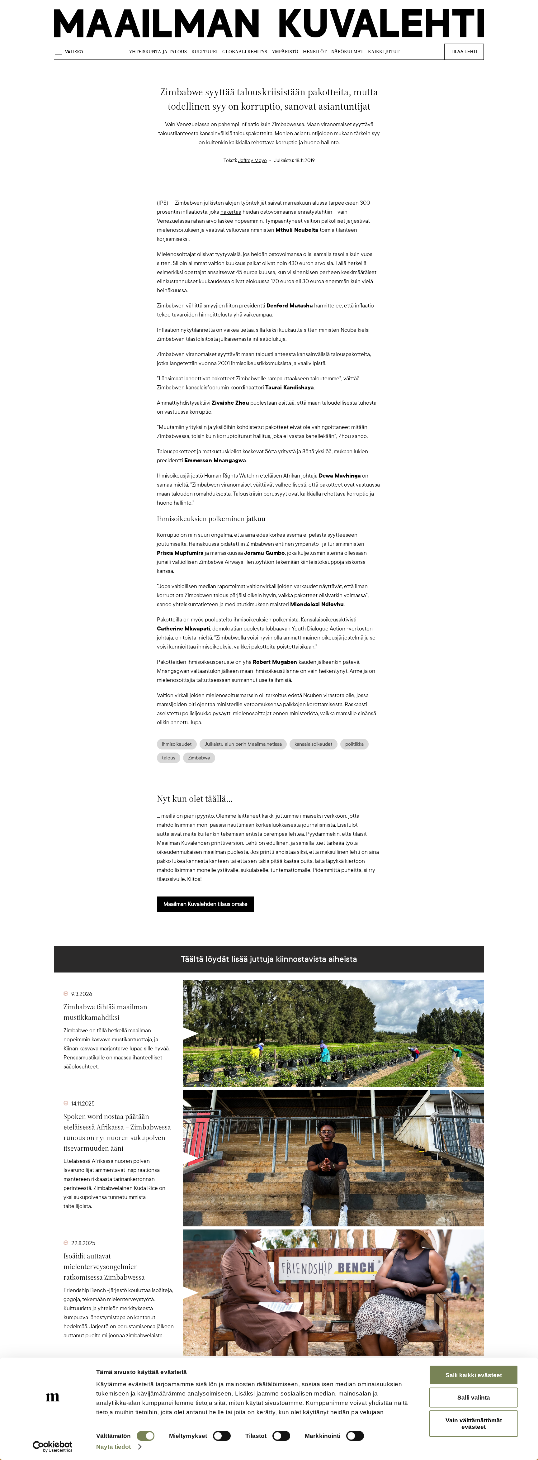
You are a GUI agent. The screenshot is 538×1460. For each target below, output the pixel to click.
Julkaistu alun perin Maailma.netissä (243, 744)
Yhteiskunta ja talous (158, 51)
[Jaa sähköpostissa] (299, 187)
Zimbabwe (199, 757)
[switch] (222, 1436)
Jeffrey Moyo (252, 160)
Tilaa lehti (464, 52)
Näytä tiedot (113, 1446)
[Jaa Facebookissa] (279, 187)
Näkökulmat (347, 51)
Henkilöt (315, 51)
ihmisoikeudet (177, 744)
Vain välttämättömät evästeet (474, 1423)
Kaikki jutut (383, 51)
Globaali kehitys (244, 51)
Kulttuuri (204, 51)
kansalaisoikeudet (314, 744)
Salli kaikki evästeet (474, 1375)
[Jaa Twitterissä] (239, 187)
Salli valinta (473, 1397)
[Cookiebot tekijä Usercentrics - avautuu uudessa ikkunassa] (53, 1447)
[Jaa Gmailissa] (259, 187)
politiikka (354, 744)
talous (168, 757)
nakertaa (230, 212)
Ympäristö (285, 51)
